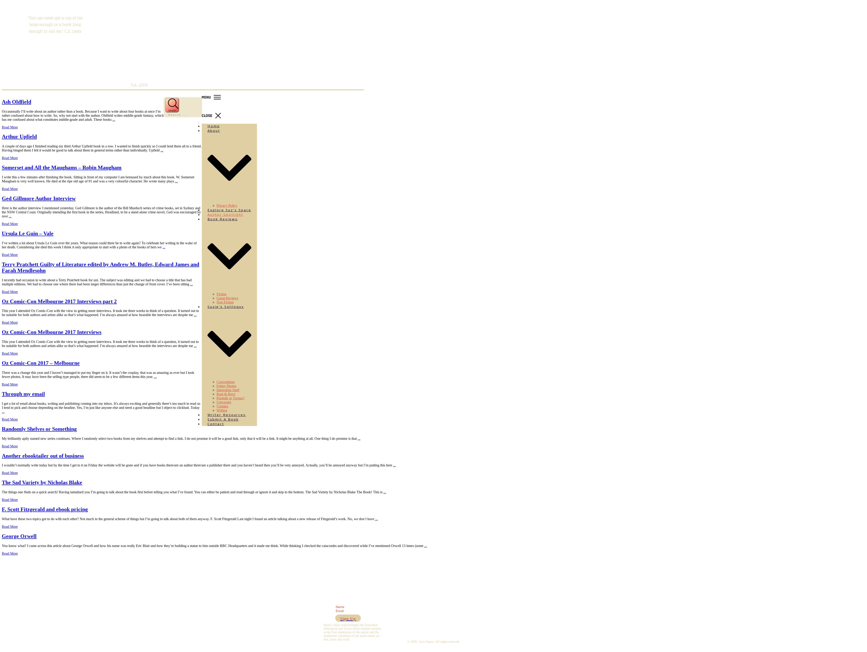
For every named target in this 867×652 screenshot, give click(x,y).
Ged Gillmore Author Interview (39, 198)
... (113, 119)
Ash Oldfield (16, 102)
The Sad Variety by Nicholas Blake (42, 482)
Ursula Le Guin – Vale (28, 233)
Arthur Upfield (19, 137)
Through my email (23, 394)
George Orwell (19, 536)
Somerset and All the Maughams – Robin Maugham (61, 167)
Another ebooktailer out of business (43, 456)
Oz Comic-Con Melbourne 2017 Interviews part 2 (59, 301)
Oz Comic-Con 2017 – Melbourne (41, 363)
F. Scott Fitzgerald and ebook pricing (45, 509)
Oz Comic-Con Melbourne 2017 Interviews (51, 332)
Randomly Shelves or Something (39, 429)
